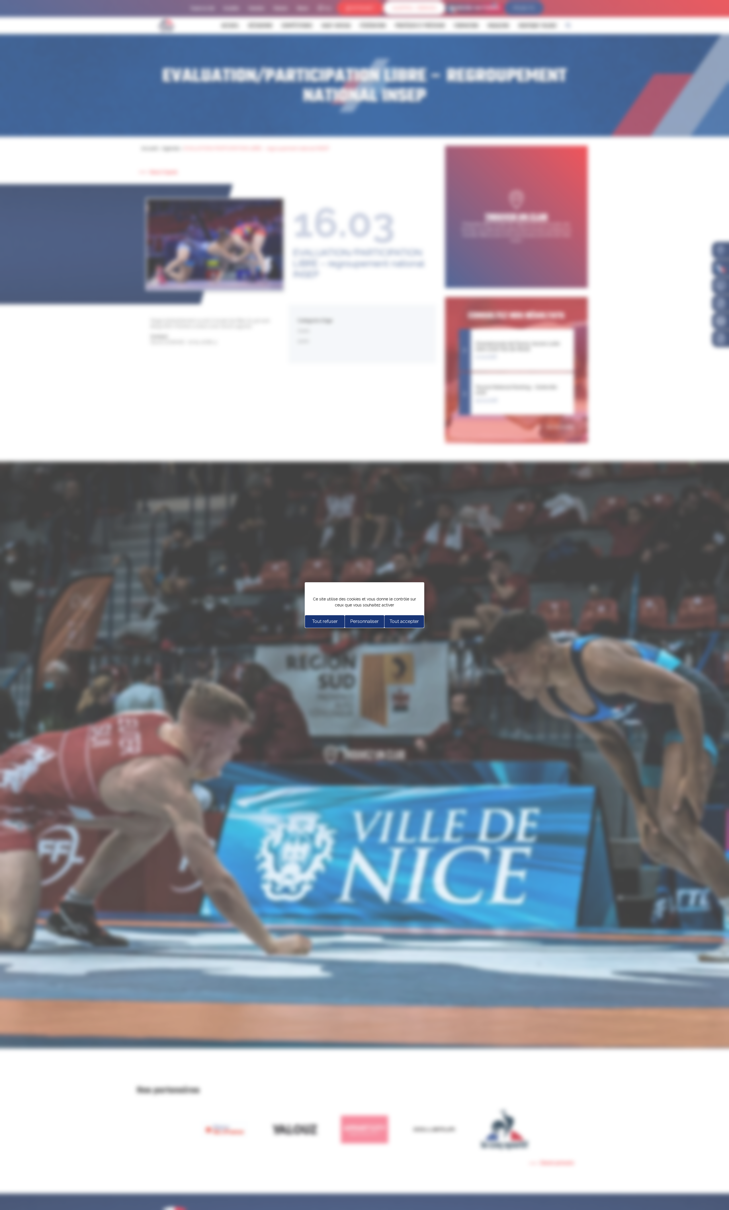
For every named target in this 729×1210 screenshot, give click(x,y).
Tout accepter (404, 621)
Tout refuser (325, 621)
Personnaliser (364, 621)
